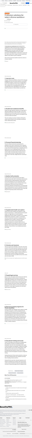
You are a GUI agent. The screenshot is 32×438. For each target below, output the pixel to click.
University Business (22, 433)
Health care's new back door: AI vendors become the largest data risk (16, 388)
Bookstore (23, 0)
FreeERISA (14, 0)
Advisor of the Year (3, 426)
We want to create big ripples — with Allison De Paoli (15, 394)
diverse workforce (12, 51)
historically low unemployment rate (11, 46)
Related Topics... (11, 370)
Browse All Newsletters (21, 431)
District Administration (15, 433)
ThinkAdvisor (4, 431)
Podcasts (3, 0)
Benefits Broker (2, 419)
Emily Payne (9, 19)
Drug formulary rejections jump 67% (12, 393)
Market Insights (7, 13)
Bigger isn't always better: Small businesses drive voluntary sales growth (15, 400)
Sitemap (7, 426)
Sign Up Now (24, 429)
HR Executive (9, 433)
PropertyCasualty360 (9, 431)
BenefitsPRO (13, 431)
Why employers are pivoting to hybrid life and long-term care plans (15, 397)
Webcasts (6, 0)
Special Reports (2, 423)
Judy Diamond (10, 0)
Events (7, 423)
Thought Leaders (28, 0)
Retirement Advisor (3, 422)
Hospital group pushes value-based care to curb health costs (15, 391)
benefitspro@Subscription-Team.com (5, 415)
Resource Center (19, 0)
